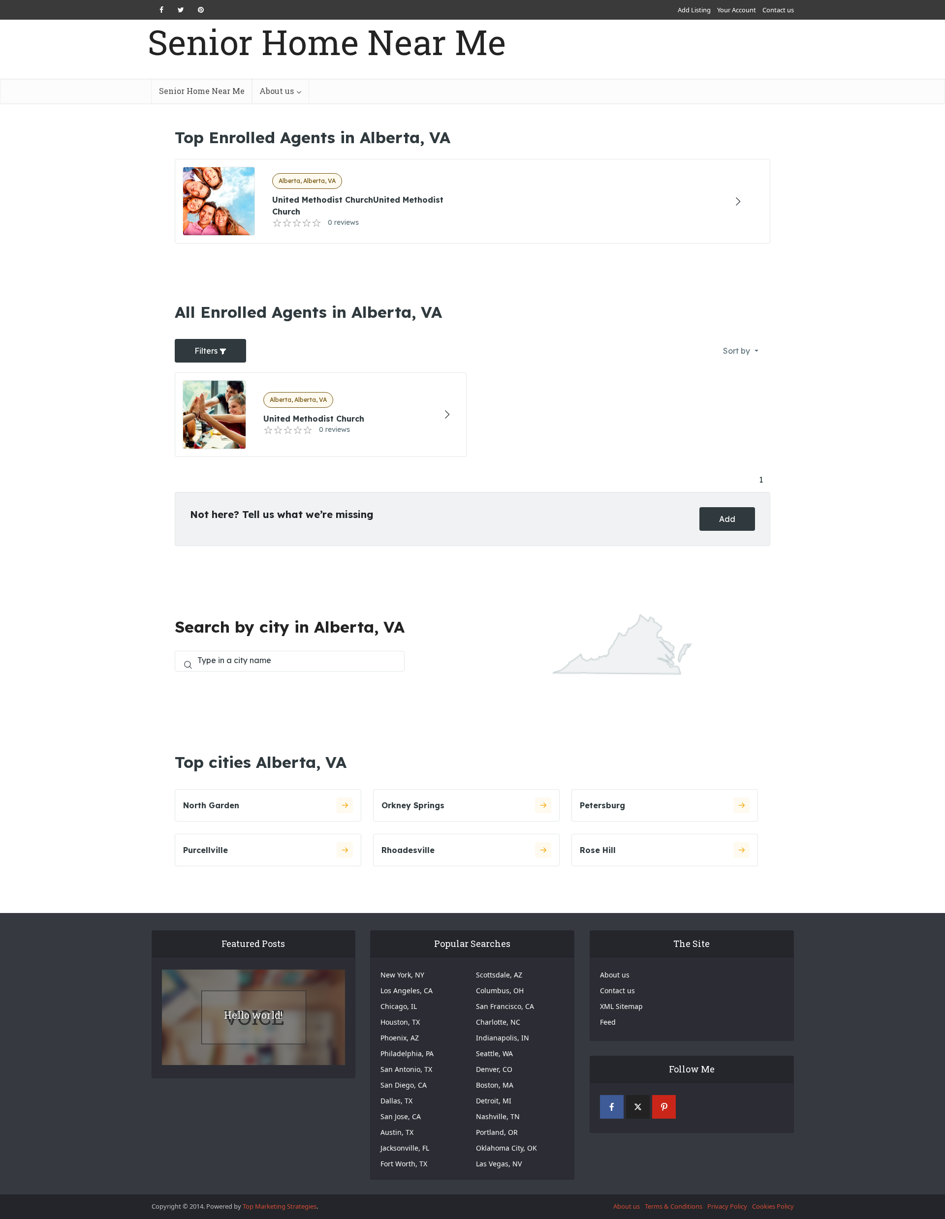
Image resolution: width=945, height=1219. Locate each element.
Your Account (736, 9)
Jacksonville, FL (404, 1148)
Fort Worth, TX (403, 1163)
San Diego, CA (403, 1085)
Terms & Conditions (673, 1206)
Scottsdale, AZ (499, 974)
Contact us (778, 9)
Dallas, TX (396, 1100)
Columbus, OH (500, 990)
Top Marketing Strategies (279, 1206)
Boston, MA (494, 1085)
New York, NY (402, 974)
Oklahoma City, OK (506, 1148)
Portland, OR (497, 1132)
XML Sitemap (621, 1006)
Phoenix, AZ (399, 1037)
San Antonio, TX (406, 1069)
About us (276, 91)
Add (727, 519)
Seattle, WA (494, 1053)
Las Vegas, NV (499, 1163)
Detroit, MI (493, 1100)
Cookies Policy (773, 1206)
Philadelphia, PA (407, 1053)
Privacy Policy (727, 1206)
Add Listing (694, 9)
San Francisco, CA (505, 1006)
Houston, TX (400, 1022)
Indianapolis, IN (502, 1037)
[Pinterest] (664, 1107)
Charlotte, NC (498, 1022)
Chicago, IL (398, 1006)
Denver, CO (494, 1069)
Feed (608, 1022)
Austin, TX (396, 1132)
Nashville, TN (498, 1116)
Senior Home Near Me (327, 42)
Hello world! (253, 1014)
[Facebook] (612, 1107)
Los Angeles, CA (406, 990)
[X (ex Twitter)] (638, 1107)
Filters (207, 351)
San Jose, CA (400, 1116)
